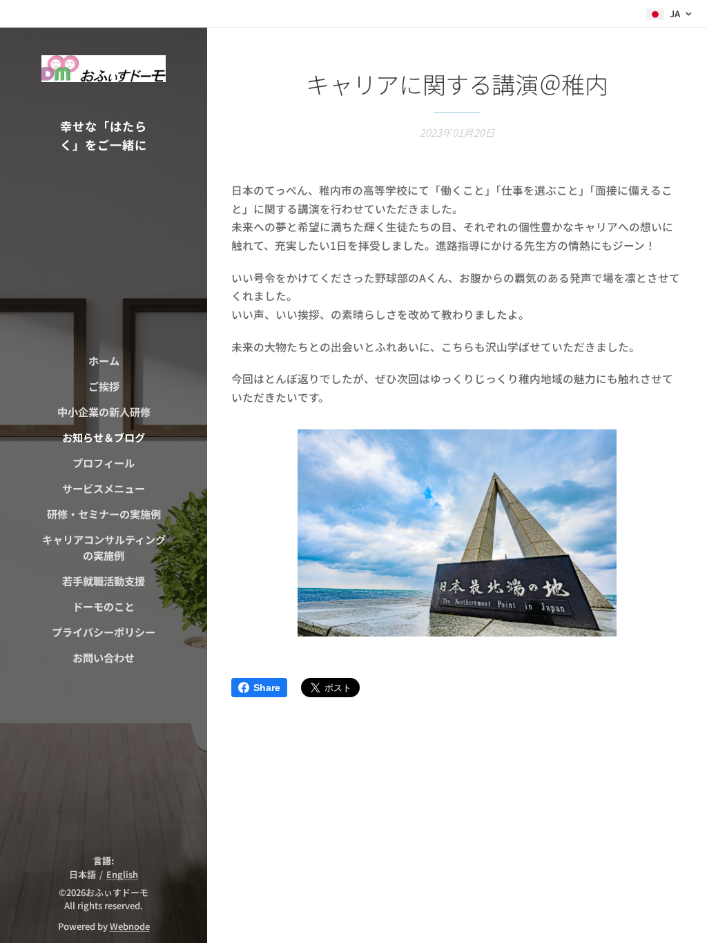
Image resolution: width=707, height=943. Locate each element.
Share (266, 687)
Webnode (130, 926)
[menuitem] (103, 361)
